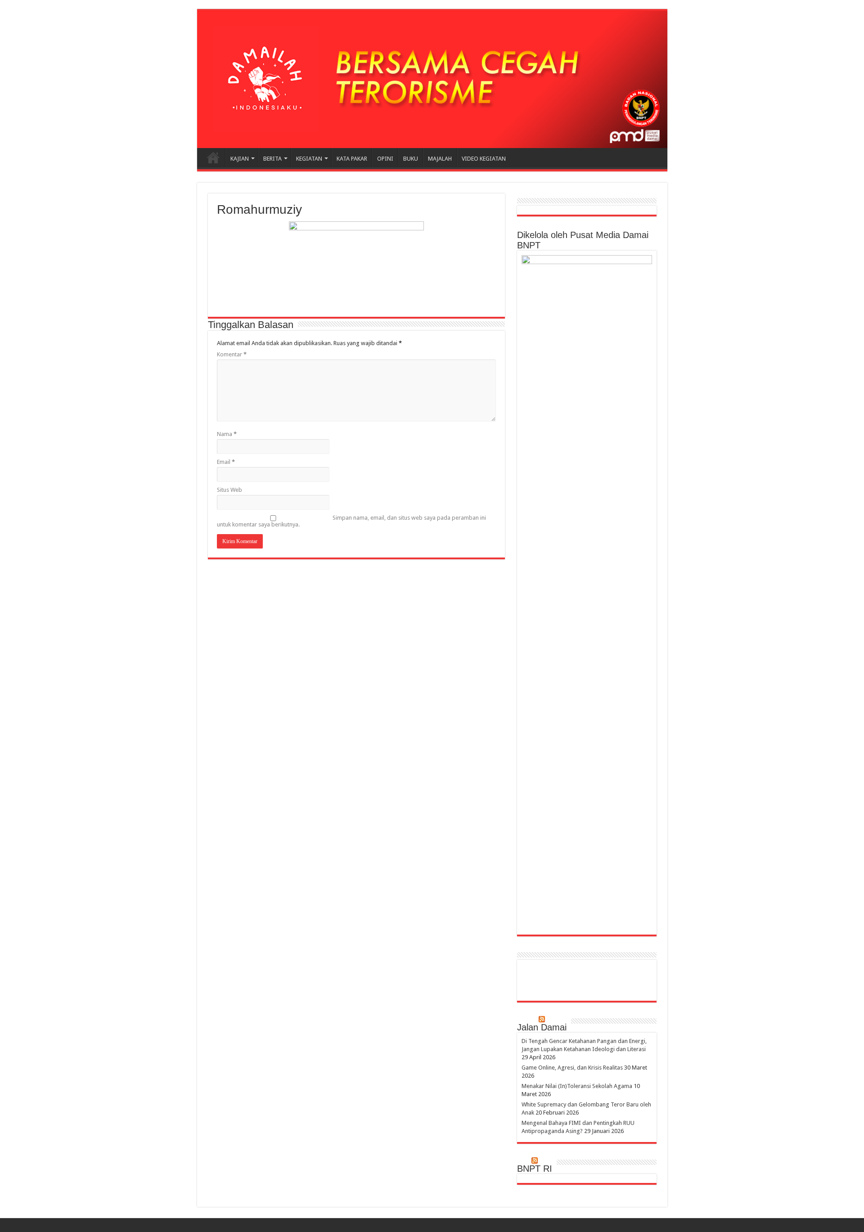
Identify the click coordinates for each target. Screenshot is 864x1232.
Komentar (232, 354)
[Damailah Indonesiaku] (432, 79)
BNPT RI (534, 1169)
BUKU (410, 158)
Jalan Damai (542, 1027)
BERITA (272, 158)
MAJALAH (440, 158)
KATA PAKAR (352, 158)
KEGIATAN (309, 158)
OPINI (385, 158)
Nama (227, 434)
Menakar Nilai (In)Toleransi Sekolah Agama (577, 1086)
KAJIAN (239, 158)
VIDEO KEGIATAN (484, 158)
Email (226, 462)
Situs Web (229, 489)
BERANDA (213, 157)
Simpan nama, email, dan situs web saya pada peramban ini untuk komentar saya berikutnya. (351, 521)
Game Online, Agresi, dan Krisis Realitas (572, 1067)
